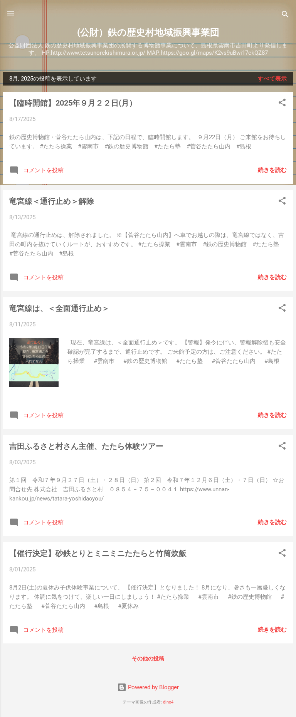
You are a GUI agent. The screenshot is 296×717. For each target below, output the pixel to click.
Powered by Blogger (152, 687)
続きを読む (272, 169)
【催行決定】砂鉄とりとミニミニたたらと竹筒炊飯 (98, 553)
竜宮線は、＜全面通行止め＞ (59, 308)
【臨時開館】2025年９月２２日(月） (73, 102)
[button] (282, 104)
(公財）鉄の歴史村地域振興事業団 (148, 32)
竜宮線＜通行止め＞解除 (51, 201)
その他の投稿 (148, 658)
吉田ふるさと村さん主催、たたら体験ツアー (86, 446)
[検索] (285, 15)
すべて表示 (272, 78)
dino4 (168, 702)
